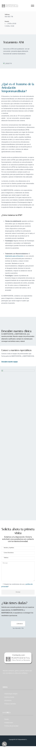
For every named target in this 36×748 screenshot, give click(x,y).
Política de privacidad (11, 726)
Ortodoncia (7, 700)
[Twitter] (8, 31)
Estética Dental (9, 697)
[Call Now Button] (4, 744)
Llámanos (20, 624)
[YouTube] (15, 31)
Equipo (6, 719)
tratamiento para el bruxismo (14, 256)
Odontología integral (10, 694)
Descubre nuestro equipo (9, 362)
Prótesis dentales (10, 704)
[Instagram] (12, 31)
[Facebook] (5, 31)
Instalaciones (8, 722)
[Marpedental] (10, 6)
